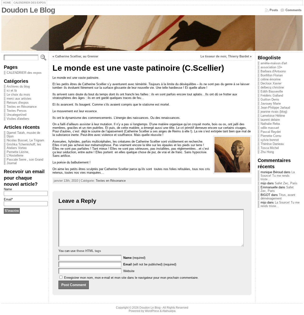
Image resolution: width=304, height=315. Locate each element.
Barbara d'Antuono (273, 71)
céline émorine (270, 79)
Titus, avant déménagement (278, 196)
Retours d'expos (18, 102)
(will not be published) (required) (149, 264)
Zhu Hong (267, 152)
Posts (274, 10)
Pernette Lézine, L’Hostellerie (18, 153)
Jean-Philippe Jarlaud (275, 107)
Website (128, 271)
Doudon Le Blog (28, 10)
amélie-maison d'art (274, 63)
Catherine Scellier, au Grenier (76, 56)
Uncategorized (16, 114)
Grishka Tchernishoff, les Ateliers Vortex (24, 146)
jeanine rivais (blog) (274, 111)
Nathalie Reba (270, 123)
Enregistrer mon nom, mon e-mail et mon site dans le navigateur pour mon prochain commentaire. (131, 277)
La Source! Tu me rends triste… (278, 175)
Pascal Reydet (271, 132)
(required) (134, 257)
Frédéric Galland (272, 95)
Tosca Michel (270, 148)
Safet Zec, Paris (286, 183)
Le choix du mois (18, 94)
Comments (293, 10)
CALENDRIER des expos (24, 72)
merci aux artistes (19, 98)
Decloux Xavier (271, 83)
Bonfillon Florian (272, 75)
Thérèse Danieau (272, 144)
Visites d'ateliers (18, 118)
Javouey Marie (271, 103)
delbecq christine (272, 87)
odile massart (270, 128)
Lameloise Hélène (273, 115)
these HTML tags (88, 251)
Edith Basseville (272, 91)
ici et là (12, 90)
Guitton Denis (270, 99)
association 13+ (271, 67)
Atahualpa (169, 311)
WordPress (152, 311)
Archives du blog (18, 86)
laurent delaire (270, 119)
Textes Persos (17, 110)
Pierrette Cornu (271, 136)
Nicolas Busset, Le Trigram (25, 140)
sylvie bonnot (270, 140)
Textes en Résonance (22, 106)
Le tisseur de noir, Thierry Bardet (224, 56)
